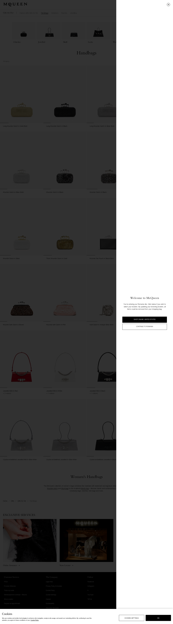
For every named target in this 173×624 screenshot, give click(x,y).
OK (158, 618)
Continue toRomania (144, 326)
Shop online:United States (145, 319)
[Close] (168, 4)
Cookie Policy (35, 620)
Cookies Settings (131, 618)
